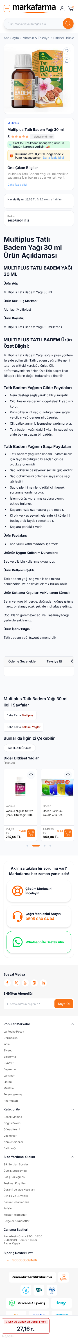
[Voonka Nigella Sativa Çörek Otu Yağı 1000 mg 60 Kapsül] (20, 785)
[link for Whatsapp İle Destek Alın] (39, 942)
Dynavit (9, 1063)
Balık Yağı (10, 1148)
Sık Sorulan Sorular (16, 1164)
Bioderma (10, 1056)
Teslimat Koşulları (15, 1183)
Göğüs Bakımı (12, 1123)
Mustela (9, 1088)
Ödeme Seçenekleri (23, 661)
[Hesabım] (62, 8)
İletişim (8, 1208)
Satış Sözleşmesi (14, 1177)
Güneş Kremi (12, 1129)
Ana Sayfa (11, 38)
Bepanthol (10, 1069)
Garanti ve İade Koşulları (19, 1189)
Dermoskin (11, 1038)
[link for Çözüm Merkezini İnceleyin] (39, 891)
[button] (27, 846)
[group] (39, 79)
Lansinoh (9, 1075)
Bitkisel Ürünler (64, 38)
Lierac (8, 1081)
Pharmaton (11, 1100)
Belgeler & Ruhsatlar (16, 1221)
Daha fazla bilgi (53, 157)
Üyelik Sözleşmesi (15, 1170)
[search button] (68, 23)
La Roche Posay (14, 1031)
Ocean (47, 806)
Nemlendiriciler (13, 1142)
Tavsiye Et (54, 661)
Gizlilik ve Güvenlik (16, 1195)
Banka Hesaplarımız (16, 1202)
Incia (7, 1044)
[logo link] (34, 8)
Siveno (8, 1050)
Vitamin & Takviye (36, 38)
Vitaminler (10, 1135)
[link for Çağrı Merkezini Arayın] (39, 916)
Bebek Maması (13, 1116)
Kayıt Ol (64, 1004)
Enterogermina (13, 1094)
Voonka (11, 806)
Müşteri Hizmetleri (15, 1214)
